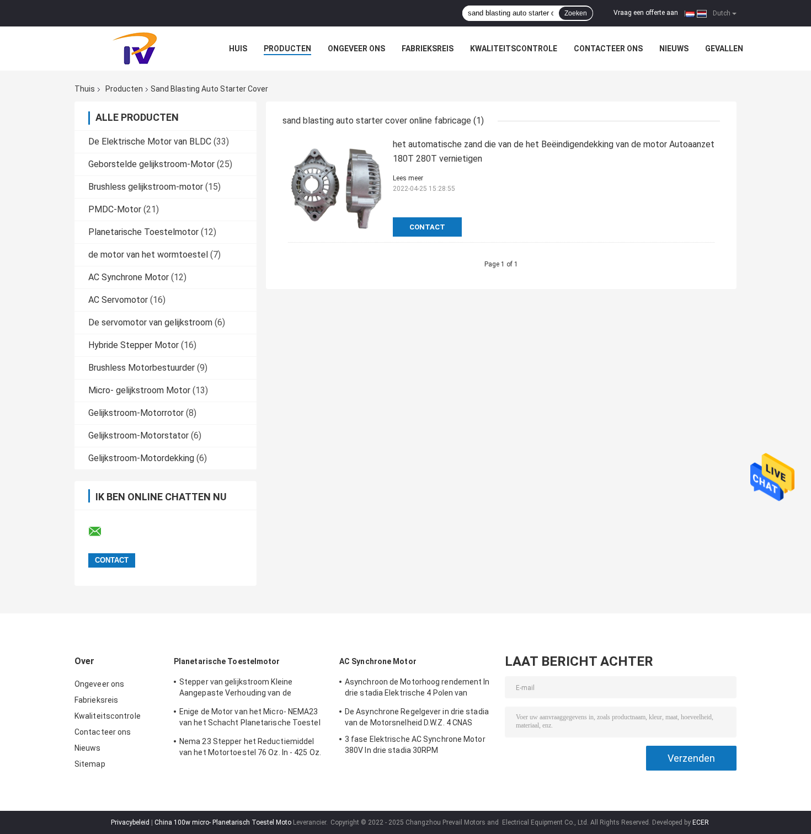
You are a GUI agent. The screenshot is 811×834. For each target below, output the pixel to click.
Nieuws (674, 48)
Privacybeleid (130, 822)
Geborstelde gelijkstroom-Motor (151, 164)
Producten (287, 48)
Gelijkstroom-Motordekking (141, 458)
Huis (238, 48)
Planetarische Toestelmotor (143, 232)
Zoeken (575, 13)
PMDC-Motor (114, 209)
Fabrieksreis (427, 48)
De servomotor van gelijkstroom (150, 322)
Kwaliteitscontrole (513, 48)
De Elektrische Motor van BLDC (149, 141)
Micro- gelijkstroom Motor (139, 390)
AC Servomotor (118, 300)
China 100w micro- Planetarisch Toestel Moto (222, 822)
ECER (700, 822)
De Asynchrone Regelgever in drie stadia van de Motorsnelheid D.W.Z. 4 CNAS (417, 717)
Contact (427, 227)
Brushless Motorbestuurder (141, 367)
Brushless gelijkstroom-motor (145, 186)
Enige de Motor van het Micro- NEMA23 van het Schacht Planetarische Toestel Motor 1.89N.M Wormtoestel (250, 718)
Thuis (84, 88)
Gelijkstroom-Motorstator (138, 435)
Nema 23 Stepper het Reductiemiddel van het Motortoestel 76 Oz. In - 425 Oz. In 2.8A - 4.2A (250, 748)
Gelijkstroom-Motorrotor (136, 413)
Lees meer (408, 178)
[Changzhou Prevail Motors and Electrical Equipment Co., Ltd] (135, 48)
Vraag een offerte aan (645, 13)
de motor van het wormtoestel (148, 254)
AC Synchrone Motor (128, 277)
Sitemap (89, 764)
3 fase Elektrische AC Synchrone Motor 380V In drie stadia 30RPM (415, 745)
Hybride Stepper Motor (133, 345)
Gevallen (724, 48)
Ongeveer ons (356, 48)
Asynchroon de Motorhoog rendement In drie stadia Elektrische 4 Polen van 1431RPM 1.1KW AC (417, 689)
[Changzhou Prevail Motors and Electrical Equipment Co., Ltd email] (102, 531)
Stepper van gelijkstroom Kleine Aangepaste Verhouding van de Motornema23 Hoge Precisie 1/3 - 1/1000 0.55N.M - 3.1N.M (253, 689)
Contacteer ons (608, 48)
